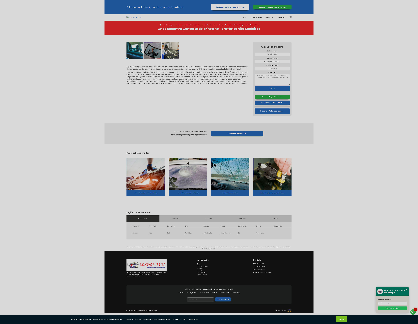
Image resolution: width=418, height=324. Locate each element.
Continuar (341, 319)
